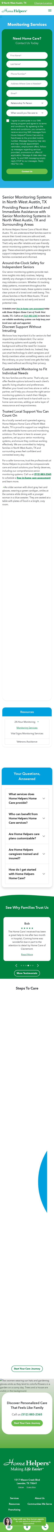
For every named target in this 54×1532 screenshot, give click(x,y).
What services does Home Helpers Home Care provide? (23, 798)
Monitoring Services (27, 728)
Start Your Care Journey (27, 1369)
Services (14, 1498)
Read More (27, 954)
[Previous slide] (16, 965)
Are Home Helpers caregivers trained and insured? (23, 854)
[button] (25, 1521)
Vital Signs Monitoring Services (27, 733)
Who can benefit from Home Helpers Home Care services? (23, 818)
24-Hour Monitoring (25, 722)
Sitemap (21, 1487)
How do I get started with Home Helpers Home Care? (22, 874)
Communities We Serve (40, 1504)
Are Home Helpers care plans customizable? (24, 836)
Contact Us (27, 171)
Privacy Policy (31, 1487)
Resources (14, 1504)
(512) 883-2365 (30, 316)
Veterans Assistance (27, 741)
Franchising (14, 1510)
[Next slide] (37, 965)
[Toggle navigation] (49, 10)
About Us (39, 1498)
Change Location (43, 3)
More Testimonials (27, 973)
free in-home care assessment (30, 308)
